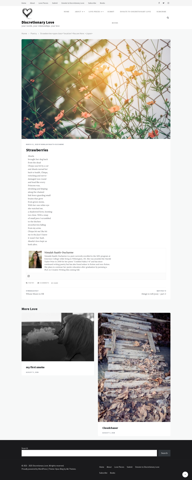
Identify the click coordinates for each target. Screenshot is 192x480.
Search (25, 448)
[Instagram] (28, 276)
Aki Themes (71, 469)
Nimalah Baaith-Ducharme (52, 144)
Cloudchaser (110, 428)
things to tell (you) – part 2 (154, 294)
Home (24, 3)
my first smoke (35, 367)
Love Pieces (43, 3)
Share (55, 283)
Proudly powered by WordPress (35, 469)
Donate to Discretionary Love (73, 3)
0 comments (44, 283)
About (32, 3)
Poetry (31, 283)
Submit (55, 3)
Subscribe (92, 3)
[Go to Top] (185, 474)
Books (102, 3)
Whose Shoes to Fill (35, 294)
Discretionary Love (38, 22)
